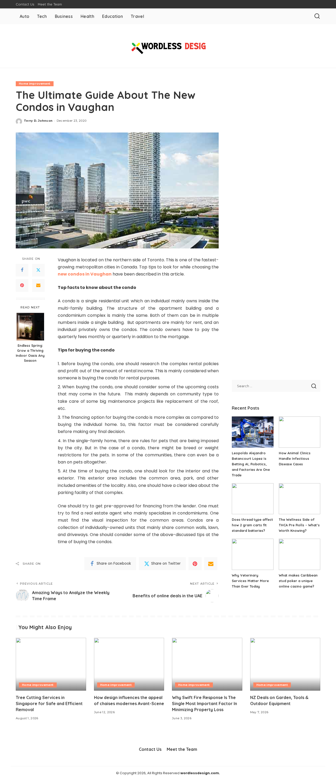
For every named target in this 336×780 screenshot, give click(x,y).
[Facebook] (22, 270)
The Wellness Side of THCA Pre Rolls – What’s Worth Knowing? (299, 525)
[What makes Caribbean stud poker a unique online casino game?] (299, 554)
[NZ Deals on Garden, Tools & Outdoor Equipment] (285, 664)
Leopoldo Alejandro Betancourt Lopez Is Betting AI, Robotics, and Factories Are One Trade (251, 464)
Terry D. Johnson (38, 121)
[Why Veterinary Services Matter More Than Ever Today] (252, 554)
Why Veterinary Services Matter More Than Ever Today (250, 580)
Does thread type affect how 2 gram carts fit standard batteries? (252, 525)
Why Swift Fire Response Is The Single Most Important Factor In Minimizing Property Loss (204, 703)
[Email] (38, 285)
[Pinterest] (22, 285)
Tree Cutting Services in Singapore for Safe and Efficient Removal (49, 703)
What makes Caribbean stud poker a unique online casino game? (298, 580)
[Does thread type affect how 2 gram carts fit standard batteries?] (252, 498)
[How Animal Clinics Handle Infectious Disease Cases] (299, 432)
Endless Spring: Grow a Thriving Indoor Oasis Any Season (30, 353)
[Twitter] (38, 270)
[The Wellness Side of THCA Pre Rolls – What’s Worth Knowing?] (299, 498)
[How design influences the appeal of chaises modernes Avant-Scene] (129, 664)
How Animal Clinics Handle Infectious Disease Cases (295, 458)
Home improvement (34, 83)
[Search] (317, 16)
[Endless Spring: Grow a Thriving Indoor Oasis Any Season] (30, 326)
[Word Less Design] (168, 46)
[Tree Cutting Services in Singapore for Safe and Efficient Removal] (51, 664)
